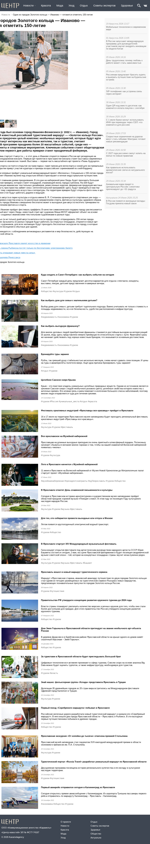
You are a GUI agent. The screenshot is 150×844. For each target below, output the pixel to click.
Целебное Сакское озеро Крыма (58, 380)
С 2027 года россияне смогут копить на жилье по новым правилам (125, 154)
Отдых (84, 5)
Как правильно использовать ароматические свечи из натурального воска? (125, 170)
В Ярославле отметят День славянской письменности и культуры (76, 490)
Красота (46, 5)
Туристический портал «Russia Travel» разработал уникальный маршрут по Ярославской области (93, 761)
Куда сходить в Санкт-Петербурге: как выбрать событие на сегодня (77, 274)
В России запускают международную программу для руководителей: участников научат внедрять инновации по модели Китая (126, 45)
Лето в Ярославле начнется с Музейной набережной (69, 464)
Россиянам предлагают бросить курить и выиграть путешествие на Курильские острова (126, 77)
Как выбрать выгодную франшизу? (60, 326)
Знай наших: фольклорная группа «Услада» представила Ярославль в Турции (83, 682)
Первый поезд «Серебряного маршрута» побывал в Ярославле (75, 708)
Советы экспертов (104, 5)
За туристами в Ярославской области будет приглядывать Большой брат (81, 656)
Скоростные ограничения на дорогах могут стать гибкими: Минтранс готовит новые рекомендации (126, 139)
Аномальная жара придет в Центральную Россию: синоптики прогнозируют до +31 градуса (122, 186)
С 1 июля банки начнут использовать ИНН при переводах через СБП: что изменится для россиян (125, 122)
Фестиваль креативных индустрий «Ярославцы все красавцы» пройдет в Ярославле (87, 410)
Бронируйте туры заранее (55, 354)
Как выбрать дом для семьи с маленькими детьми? (69, 300)
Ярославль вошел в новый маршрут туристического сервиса (74, 572)
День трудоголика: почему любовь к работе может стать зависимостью (124, 61)
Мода (59, 5)
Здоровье (127, 5)
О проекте (66, 822)
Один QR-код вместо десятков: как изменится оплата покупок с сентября (125, 106)
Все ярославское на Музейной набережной (64, 436)
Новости (28, 5)
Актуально (96, 837)
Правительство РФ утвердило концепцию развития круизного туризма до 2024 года (86, 600)
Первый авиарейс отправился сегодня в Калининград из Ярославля (78, 787)
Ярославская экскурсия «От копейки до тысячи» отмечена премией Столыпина (84, 736)
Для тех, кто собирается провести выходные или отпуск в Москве (77, 518)
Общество (96, 833)
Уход (71, 5)
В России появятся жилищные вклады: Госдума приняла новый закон (125, 202)
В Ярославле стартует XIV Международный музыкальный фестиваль (78, 544)
